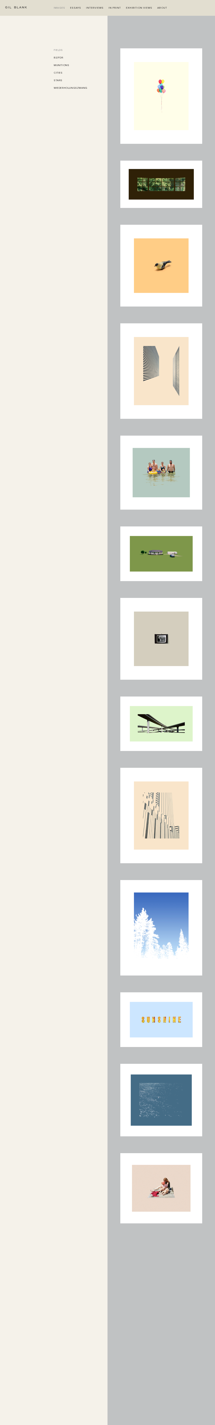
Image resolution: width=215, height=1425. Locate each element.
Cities (58, 72)
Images (59, 7)
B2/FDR (58, 57)
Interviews (95, 7)
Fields (58, 50)
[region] (81, 736)
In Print (115, 7)
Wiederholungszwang (70, 87)
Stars (58, 80)
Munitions (61, 65)
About (162, 7)
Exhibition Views (139, 7)
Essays (75, 7)
